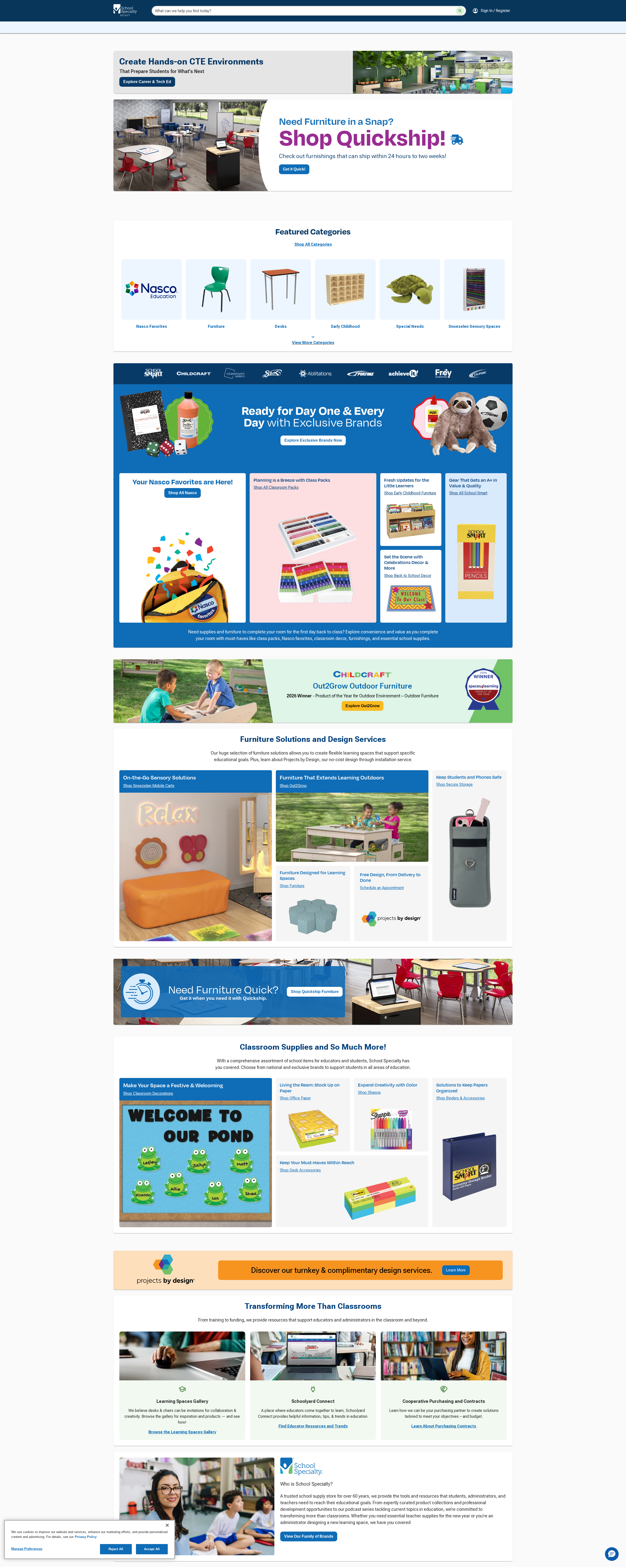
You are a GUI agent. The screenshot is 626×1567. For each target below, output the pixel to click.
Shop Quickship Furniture (315, 1033)
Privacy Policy (86, 1537)
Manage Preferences (26, 1549)
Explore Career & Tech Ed (147, 82)
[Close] (167, 1525)
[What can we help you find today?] (460, 11)
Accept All (152, 1549)
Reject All (116, 1549)
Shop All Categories (313, 244)
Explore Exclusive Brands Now (313, 440)
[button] (491, 11)
